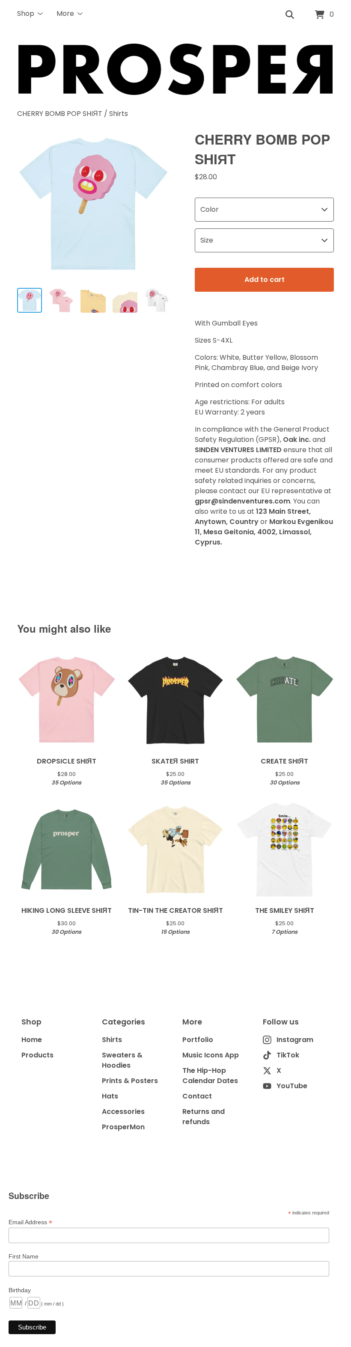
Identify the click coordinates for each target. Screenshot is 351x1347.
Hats (110, 1096)
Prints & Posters (130, 1081)
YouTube (292, 1086)
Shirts (118, 113)
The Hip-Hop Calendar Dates (210, 1076)
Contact (197, 1096)
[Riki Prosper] (175, 69)
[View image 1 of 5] (29, 300)
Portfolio (197, 1040)
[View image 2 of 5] (61, 300)
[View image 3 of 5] (92, 300)
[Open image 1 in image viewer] (93, 205)
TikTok (288, 1055)
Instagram (295, 1040)
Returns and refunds (203, 1117)
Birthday (20, 1290)
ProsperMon (123, 1127)
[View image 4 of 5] (125, 300)
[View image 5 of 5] (156, 300)
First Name (24, 1256)
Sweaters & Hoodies (122, 1060)
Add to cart (264, 279)
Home (31, 1040)
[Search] (289, 15)
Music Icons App (210, 1055)
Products (37, 1055)
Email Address (30, 1222)
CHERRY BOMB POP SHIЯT (59, 113)
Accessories (123, 1111)
